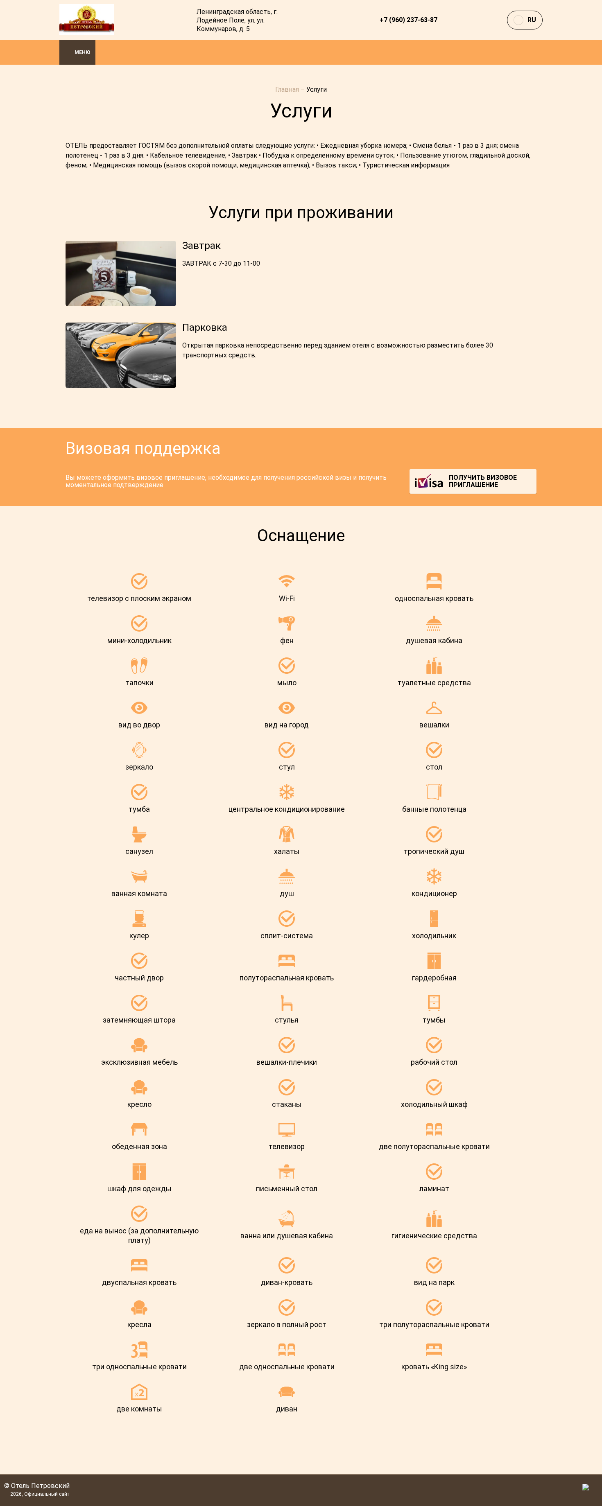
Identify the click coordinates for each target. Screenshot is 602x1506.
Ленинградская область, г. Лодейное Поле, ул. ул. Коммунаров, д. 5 (237, 20)
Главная (288, 89)
